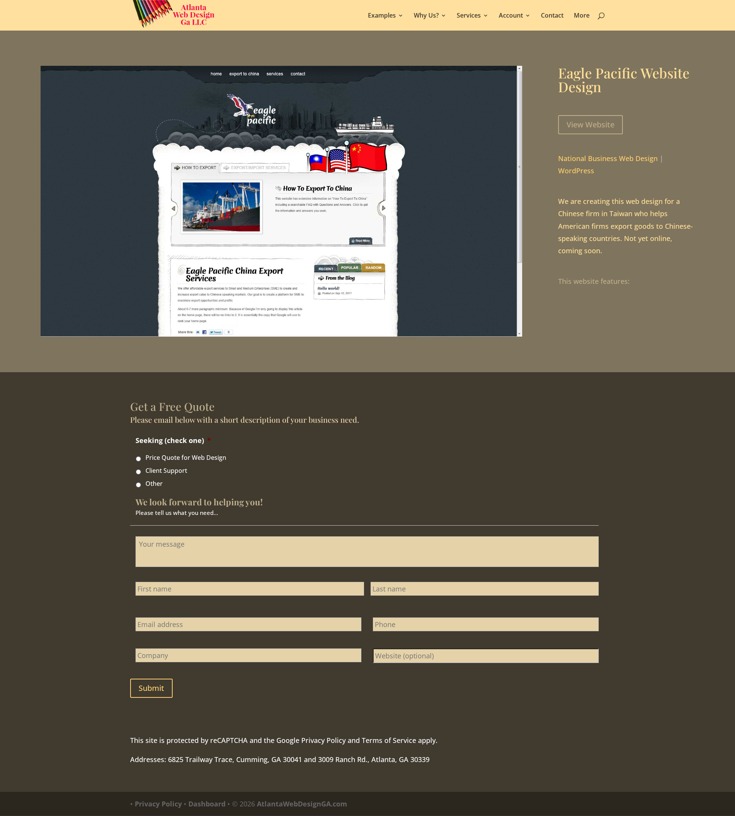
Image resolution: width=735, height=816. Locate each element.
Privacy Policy (323, 740)
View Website (590, 124)
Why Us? (426, 16)
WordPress (576, 170)
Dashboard (206, 803)
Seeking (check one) (173, 440)
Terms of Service (389, 740)
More (582, 16)
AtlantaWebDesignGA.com (302, 803)
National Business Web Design (608, 158)
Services (469, 16)
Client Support (166, 470)
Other (154, 483)
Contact (552, 16)
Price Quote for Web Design (185, 457)
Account (511, 16)
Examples (382, 16)
